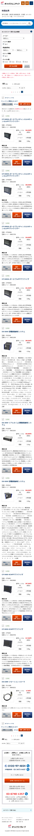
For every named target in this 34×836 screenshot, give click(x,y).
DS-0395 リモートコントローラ (13, 682)
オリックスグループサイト (7, 817)
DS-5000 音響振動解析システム (13, 332)
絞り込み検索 (13, 66)
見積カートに (6, 162)
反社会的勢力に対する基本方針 (22, 819)
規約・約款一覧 (19, 821)
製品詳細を (27, 162)
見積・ (17, 162)
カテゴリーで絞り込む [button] (9, 810)
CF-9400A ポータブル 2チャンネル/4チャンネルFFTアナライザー (17, 120)
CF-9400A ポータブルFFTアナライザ (15, 279)
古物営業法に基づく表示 (7, 821)
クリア (27, 66)
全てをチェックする (9, 97)
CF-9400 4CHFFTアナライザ (12, 574)
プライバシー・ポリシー (7, 819)
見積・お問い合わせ (25, 104)
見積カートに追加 (7, 104)
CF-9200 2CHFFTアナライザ (12, 629)
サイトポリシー (19, 817)
